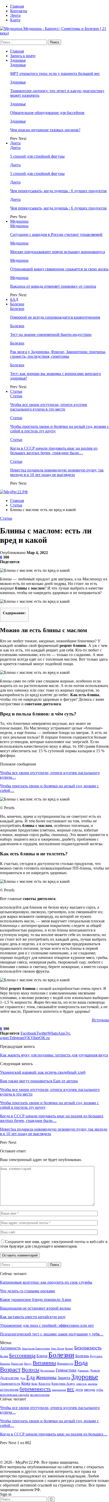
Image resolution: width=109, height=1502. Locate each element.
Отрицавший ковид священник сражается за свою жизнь (59, 269)
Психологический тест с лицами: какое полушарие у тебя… (51, 1334)
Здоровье (18, 60)
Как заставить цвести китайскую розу (33, 1317)
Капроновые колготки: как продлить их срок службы (46, 1282)
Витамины (44, 1363)
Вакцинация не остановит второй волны (35, 1308)
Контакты (18, 11)
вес (70, 1389)
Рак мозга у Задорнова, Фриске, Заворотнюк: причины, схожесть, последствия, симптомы (58, 354)
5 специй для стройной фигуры (37, 156)
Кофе (34, 1383)
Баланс (69, 1348)
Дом (22, 1378)
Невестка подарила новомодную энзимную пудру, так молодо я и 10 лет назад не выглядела (57, 472)
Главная (17, 6)
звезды (89, 1389)
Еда (30, 1377)
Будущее (96, 1356)
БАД (14, 299)
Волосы (30, 1370)
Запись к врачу (23, 56)
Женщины (46, 1377)
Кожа (25, 1383)
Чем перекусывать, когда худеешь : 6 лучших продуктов (58, 191)
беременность (35, 1389)
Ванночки (17, 1363)
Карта (15, 20)
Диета (15, 143)
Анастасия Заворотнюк (36, 1348)
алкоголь (81, 1383)
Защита (64, 1377)
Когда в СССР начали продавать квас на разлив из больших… (53, 1434)
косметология (39, 1395)
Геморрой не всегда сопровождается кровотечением (55, 317)
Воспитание (47, 1370)
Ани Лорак (57, 1348)
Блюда (42, 1355)
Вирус (28, 1363)
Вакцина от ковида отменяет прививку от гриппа (53, 286)
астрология (9, 1389)
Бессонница (22, 1355)
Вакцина (5, 1363)
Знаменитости (10, 1383)
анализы (92, 1383)
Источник (100, 1020)
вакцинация (59, 1390)
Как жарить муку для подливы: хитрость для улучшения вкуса (54, 1055)
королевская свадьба (14, 1395)
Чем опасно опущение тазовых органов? (45, 130)
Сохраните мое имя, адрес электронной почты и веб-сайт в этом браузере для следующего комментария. (53, 1243)
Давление (83, 1370)
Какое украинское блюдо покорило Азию (35, 1299)
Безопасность (88, 1347)
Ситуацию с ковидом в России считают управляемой (56, 234)
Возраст (10, 1369)
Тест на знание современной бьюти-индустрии (51, 334)
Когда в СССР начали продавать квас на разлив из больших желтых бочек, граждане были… (53, 450)
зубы (99, 1390)
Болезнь (82, 1355)
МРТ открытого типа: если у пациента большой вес (55, 73)
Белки (4, 1356)
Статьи (16, 391)
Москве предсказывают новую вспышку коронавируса (57, 252)
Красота (44, 1383)
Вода (81, 1362)
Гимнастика (66, 1370)
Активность (10, 1348)
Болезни (17, 304)
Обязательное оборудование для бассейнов (47, 112)
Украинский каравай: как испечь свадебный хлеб (42, 1072)
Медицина (19, 221)
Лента (15, 15)
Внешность (65, 1363)
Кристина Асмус (63, 1383)
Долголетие (9, 1378)
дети (79, 1389)
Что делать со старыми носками (27, 1291)
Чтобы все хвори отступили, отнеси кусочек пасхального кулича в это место (48, 406)
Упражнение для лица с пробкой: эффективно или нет (47, 1325)
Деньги (95, 1370)
